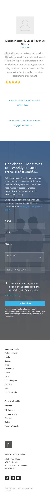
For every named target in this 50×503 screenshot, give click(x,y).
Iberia (7, 365)
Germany (8, 384)
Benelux (8, 361)
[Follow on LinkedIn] (13, 478)
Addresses (8, 418)
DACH (7, 376)
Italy (6, 388)
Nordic (7, 357)
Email (8, 232)
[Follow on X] (7, 478)
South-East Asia (11, 392)
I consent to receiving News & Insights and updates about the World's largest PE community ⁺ (24, 287)
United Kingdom (11, 380)
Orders (7, 422)
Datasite (25, 47)
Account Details (11, 414)
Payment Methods (11, 426)
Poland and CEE (11, 353)
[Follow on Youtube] (18, 478)
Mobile (8, 244)
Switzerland (9, 369)
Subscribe (25, 303)
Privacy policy (12, 295)
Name (8, 221)
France (7, 373)
